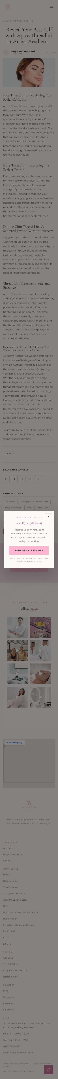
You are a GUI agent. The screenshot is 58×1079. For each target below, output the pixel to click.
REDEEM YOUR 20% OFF (29, 550)
